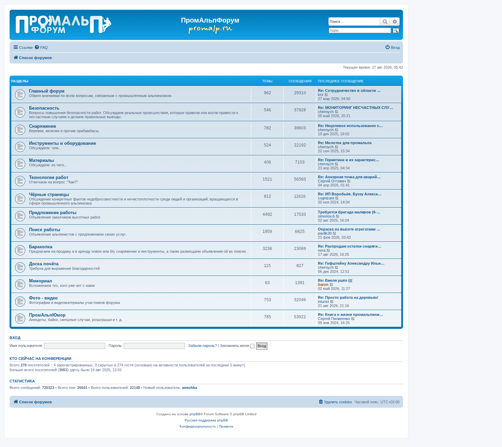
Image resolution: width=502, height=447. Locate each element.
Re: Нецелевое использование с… (350, 126)
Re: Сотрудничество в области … (349, 90)
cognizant (326, 198)
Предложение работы (52, 212)
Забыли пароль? (202, 346)
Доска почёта (43, 263)
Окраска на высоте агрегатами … (349, 229)
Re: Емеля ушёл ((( (335, 280)
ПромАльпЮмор (47, 315)
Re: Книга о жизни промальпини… (350, 314)
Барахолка (40, 246)
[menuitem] (41, 47)
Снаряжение (42, 126)
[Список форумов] (64, 23)
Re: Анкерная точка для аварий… (349, 177)
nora (321, 250)
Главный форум (47, 91)
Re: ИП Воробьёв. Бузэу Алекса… (349, 194)
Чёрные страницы (49, 194)
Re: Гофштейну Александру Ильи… (351, 263)
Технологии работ (48, 177)
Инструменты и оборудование (62, 143)
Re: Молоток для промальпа (345, 143)
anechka (189, 388)
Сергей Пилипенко (334, 319)
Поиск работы (44, 229)
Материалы (41, 160)
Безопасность (44, 108)
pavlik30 (325, 233)
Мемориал (40, 280)
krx (320, 95)
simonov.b (326, 216)
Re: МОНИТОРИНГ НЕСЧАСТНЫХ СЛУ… (355, 108)
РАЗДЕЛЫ (19, 81)
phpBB (195, 414)
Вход (15, 338)
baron (323, 284)
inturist (323, 301)
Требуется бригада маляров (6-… (349, 212)
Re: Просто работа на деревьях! (348, 297)
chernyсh (326, 112)
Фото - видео (43, 298)
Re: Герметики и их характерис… (348, 160)
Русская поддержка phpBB (206, 420)
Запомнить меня (235, 346)
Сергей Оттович (332, 181)
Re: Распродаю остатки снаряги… (349, 246)
